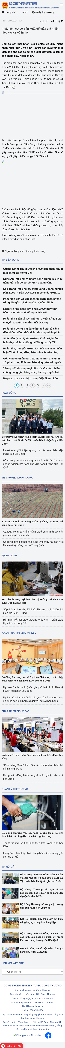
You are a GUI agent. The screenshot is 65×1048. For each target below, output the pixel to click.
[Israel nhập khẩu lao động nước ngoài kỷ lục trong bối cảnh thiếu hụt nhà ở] (32, 500)
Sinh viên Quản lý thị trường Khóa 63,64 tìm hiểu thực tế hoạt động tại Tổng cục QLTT (31, 340)
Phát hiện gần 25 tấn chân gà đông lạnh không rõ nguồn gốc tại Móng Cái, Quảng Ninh (32, 300)
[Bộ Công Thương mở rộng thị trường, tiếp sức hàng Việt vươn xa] (11, 908)
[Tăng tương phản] (59, 21)
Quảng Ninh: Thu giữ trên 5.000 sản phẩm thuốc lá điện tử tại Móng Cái (33, 270)
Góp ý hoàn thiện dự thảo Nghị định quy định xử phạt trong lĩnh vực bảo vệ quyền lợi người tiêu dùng (32, 360)
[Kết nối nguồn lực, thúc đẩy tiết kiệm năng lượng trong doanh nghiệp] (11, 922)
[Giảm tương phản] (62, 21)
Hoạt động (9, 393)
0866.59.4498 (37, 1010)
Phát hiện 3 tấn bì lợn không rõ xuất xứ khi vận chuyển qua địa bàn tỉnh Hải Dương (32, 320)
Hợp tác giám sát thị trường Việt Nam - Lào (30, 378)
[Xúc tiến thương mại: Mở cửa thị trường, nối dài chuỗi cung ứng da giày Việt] (32, 578)
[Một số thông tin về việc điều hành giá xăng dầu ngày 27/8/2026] (11, 952)
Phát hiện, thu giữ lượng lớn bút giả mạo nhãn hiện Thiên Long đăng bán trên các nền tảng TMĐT (32, 350)
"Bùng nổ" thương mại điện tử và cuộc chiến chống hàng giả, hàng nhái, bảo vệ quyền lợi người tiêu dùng (31, 370)
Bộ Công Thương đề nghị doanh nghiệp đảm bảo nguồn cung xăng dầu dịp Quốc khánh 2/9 (41, 892)
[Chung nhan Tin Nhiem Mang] (28, 1035)
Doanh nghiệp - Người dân (19, 633)
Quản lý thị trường (43, 12)
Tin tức (24, 12)
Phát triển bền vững (15, 711)
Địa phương (9, 555)
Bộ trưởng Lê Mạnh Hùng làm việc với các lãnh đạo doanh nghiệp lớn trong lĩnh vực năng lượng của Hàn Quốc (33, 464)
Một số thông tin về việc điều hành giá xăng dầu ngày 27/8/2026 (41, 950)
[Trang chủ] (30, 5)
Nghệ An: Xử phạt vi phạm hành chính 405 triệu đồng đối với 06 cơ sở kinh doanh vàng (32, 280)
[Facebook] (48, 1035)
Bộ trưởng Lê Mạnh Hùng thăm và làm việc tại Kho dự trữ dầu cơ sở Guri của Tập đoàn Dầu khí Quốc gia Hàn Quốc (32, 440)
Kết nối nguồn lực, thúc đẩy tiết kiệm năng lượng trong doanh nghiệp (41, 920)
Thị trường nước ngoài (17, 477)
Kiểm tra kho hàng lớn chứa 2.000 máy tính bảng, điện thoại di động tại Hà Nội (30, 310)
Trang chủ (10, 12)
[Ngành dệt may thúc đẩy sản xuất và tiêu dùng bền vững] (32, 734)
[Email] (56, 21)
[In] (52, 21)
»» (48, 385)
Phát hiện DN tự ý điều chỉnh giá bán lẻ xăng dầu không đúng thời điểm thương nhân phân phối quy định (31, 331)
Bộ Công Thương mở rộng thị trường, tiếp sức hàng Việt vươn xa (41, 906)
